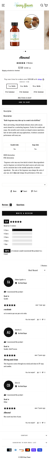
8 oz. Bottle (24, 86)
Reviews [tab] (6, 204)
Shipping (4, 70)
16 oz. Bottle (36, 86)
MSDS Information (9, 155)
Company (24, 435)
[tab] (7, 111)
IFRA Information (9, 158)
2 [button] (25, 51)
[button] (24, 63)
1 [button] (23, 51)
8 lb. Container (24, 92)
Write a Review (24, 213)
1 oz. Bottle (11, 86)
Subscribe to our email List (24, 442)
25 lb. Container (39, 92)
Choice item (24, 82)
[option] (24, 30)
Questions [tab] (20, 204)
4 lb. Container (10, 92)
